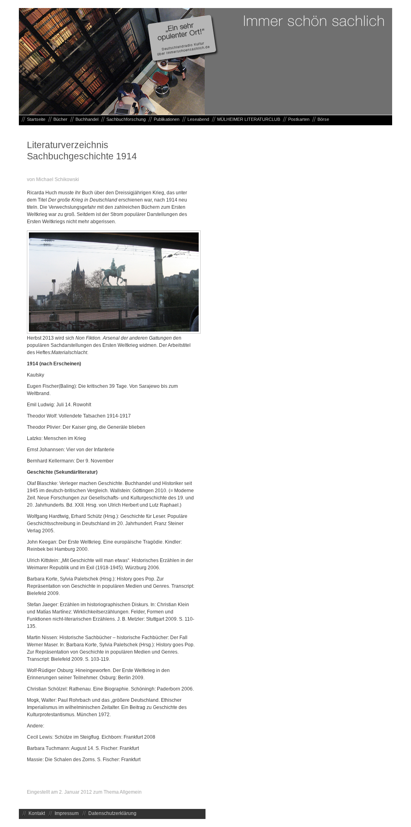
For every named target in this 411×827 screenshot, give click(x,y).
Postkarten (298, 119)
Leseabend (198, 119)
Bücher (60, 119)
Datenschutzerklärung (112, 813)
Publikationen (166, 119)
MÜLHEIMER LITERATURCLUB (248, 119)
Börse (323, 119)
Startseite (36, 119)
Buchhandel (86, 119)
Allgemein (131, 792)
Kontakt (36, 813)
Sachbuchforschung (126, 119)
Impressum (67, 813)
